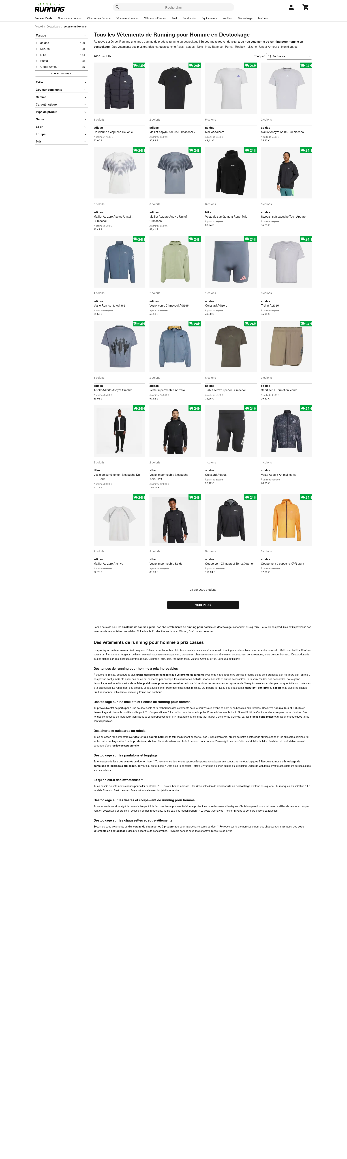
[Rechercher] (117, 7)
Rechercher (173, 7)
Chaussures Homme (70, 18)
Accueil (39, 26)
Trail (174, 18)
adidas (190, 46)
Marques (263, 18)
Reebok (240, 46)
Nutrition (227, 18)
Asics (180, 46)
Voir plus (203, 605)
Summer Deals (43, 18)
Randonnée (189, 18)
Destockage (245, 18)
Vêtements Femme (155, 18)
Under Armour (268, 46)
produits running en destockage (178, 41)
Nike (200, 46)
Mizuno (252, 46)
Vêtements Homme (127, 18)
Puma (229, 46)
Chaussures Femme (99, 18)
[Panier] (305, 7)
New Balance (214, 46)
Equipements (209, 18)
